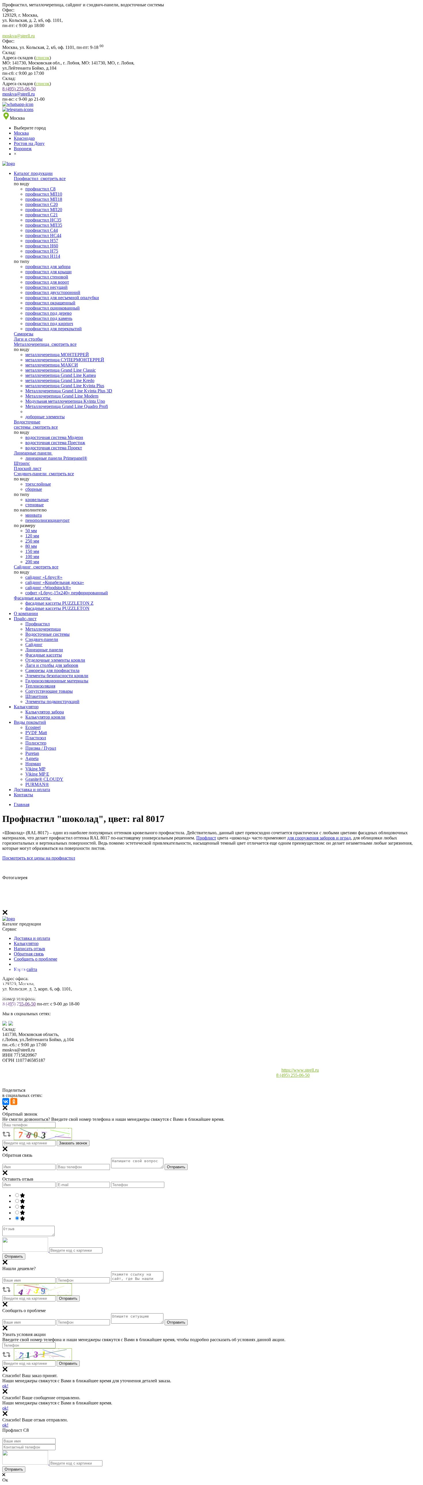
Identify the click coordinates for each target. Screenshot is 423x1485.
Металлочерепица (32, 344)
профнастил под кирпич (49, 323)
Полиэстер (35, 742)
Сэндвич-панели (31, 473)
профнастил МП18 (43, 199)
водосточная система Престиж (55, 442)
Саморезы (23, 333)
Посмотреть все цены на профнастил (38, 858)
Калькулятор (26, 706)
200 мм (32, 561)
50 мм (31, 530)
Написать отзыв (29, 948)
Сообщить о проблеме (35, 959)
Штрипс (22, 463)
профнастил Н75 (41, 251)
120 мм (32, 535)
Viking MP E (37, 774)
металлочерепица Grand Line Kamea (60, 375)
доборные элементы (45, 416)
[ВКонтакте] (5, 1101)
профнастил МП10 (43, 194)
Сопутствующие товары (49, 691)
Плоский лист (27, 468)
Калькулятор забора (44, 711)
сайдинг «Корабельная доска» (54, 582)
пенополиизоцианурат (47, 520)
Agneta (32, 758)
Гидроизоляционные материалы (56, 680)
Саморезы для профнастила (52, 670)
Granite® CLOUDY (44, 779)
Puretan (32, 753)
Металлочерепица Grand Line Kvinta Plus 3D (68, 390)
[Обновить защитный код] (25, 1250)
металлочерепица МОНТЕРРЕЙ (57, 354)
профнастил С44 (41, 230)
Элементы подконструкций (52, 701)
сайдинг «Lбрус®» (43, 577)
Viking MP (35, 768)
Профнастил (26, 178)
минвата (33, 515)
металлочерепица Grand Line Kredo (59, 380)
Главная (21, 804)
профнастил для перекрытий (53, 328)
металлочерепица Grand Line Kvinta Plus (64, 385)
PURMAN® (37, 784)
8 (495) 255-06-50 (19, 88)
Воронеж (23, 148)
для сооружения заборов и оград (319, 837)
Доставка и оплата (32, 789)
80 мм (31, 546)
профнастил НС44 (43, 235)
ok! (5, 1385)
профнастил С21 (41, 214)
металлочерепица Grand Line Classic (60, 370)
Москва (21, 133)
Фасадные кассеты (33, 597)
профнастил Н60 (41, 245)
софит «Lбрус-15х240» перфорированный (66, 592)
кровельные (37, 499)
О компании (26, 613)
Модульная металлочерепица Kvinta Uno (65, 401)
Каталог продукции (33, 173)
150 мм (32, 551)
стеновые (34, 504)
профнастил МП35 (43, 225)
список (42, 57)
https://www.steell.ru (300, 1070)
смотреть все (53, 178)
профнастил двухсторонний (52, 292)
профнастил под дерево (48, 313)
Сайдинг (23, 566)
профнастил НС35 (43, 219)
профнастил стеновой (46, 276)
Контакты (23, 794)
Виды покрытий (30, 722)
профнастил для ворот (47, 282)
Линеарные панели (33, 453)
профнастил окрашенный (50, 302)
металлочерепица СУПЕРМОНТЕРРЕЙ (64, 359)
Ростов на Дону (29, 143)
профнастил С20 (41, 204)
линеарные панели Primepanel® (56, 458)
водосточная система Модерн (54, 437)
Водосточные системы (27, 424)
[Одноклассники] (13, 1101)
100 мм (32, 556)
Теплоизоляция (40, 686)
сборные (33, 489)
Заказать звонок (73, 1143)
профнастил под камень (48, 318)
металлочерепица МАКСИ (51, 364)
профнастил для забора (47, 266)
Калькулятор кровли (45, 717)
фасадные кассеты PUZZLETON (57, 608)
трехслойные (38, 484)
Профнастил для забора (25, 976)
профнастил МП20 (43, 209)
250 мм (32, 541)
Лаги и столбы (28, 339)
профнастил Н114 (42, 256)
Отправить (176, 1167)
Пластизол (35, 737)
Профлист (206, 837)
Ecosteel (33, 727)
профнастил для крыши (48, 271)
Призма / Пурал (40, 748)
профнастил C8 (40, 188)
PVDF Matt (36, 732)
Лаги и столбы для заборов (51, 665)
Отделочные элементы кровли (55, 660)
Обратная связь (29, 953)
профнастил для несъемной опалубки (62, 297)
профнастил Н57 (41, 240)
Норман (33, 763)
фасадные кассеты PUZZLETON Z (59, 603)
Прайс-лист (25, 618)
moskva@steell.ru (18, 35)
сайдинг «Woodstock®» (48, 587)
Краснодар (24, 138)
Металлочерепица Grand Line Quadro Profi (66, 406)
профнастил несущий (46, 287)
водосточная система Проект (53, 447)
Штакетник (36, 696)
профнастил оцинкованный (52, 308)
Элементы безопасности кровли (56, 675)
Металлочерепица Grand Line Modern (61, 396)
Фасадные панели (19, 1017)
